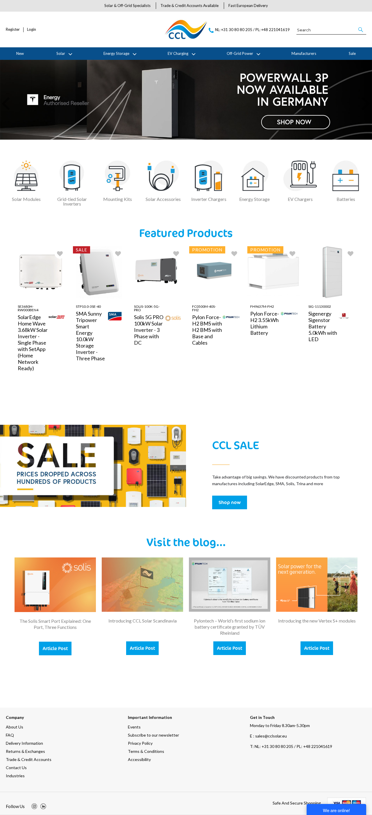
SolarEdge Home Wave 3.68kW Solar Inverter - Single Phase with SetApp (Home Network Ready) (33, 342)
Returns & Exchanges (25, 751)
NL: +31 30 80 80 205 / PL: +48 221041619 (291, 746)
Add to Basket (56, 400)
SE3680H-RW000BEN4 (28, 308)
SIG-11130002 (319, 306)
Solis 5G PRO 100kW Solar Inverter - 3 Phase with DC (148, 330)
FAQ (10, 735)
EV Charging (178, 53)
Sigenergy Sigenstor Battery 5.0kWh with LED (322, 326)
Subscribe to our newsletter (153, 735)
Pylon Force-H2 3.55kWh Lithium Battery (264, 323)
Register (13, 29)
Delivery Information (24, 743)
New (20, 53)
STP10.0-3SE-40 (88, 306)
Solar (60, 53)
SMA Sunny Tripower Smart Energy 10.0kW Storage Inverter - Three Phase (90, 335)
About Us (14, 726)
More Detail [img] (30, 400)
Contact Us (16, 767)
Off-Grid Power (240, 53)
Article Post (55, 648)
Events (134, 726)
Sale (352, 53)
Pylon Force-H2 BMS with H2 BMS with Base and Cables (207, 330)
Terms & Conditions (146, 751)
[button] (361, 29)
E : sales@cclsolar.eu (268, 735)
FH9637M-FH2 (262, 306)
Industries (15, 775)
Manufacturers (303, 53)
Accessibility (139, 759)
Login (31, 29)
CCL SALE (235, 444)
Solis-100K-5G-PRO (147, 308)
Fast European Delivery (248, 5)
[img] (34, 806)
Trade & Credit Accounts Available (189, 5)
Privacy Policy (140, 743)
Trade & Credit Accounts (28, 759)
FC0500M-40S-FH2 (204, 308)
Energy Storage (116, 53)
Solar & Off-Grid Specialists (127, 5)
